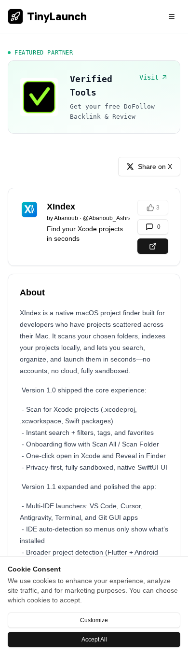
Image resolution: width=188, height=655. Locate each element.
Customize (94, 620)
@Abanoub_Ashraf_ (109, 218)
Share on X (155, 166)
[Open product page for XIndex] (152, 246)
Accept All (94, 639)
